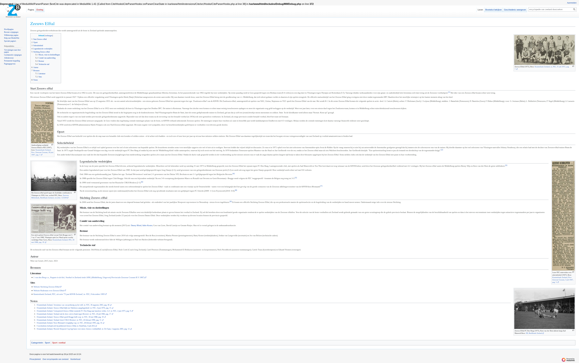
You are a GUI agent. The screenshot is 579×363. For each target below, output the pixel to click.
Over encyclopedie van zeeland (55, 359)
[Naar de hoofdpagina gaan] (13, 12)
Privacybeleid (35, 359)
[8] (236, 190)
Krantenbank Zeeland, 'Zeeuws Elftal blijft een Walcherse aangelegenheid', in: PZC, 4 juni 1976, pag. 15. (74, 308)
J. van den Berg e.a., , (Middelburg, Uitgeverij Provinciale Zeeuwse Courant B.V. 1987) (88, 277)
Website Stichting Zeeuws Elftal (46, 287)
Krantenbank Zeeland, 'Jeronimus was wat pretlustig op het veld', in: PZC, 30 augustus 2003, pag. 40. (73, 305)
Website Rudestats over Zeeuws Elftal (48, 290)
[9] (231, 201)
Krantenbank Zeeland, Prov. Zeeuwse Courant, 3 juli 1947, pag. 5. (562, 279)
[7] (321, 186)
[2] (442, 150)
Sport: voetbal (58, 342)
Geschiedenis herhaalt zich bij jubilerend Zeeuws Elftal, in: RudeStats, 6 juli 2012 (66, 326)
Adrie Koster (147, 225)
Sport (47, 342)
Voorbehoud (75, 359)
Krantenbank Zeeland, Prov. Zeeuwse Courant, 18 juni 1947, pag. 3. (42, 152)
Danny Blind (136, 225)
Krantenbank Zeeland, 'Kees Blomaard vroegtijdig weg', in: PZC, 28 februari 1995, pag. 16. (70, 323)
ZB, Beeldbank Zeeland (534, 333)
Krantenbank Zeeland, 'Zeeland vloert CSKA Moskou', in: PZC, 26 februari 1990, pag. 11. (69, 320)
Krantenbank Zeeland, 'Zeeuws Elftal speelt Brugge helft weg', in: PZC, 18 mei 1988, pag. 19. (70, 317)
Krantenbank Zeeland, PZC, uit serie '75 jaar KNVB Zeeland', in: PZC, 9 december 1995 (69, 294)
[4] (234, 173)
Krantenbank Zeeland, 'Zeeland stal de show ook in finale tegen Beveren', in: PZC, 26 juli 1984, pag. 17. (74, 314)
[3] (506, 165)
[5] (296, 178)
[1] (449, 92)
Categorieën (37, 342)
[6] (142, 182)
